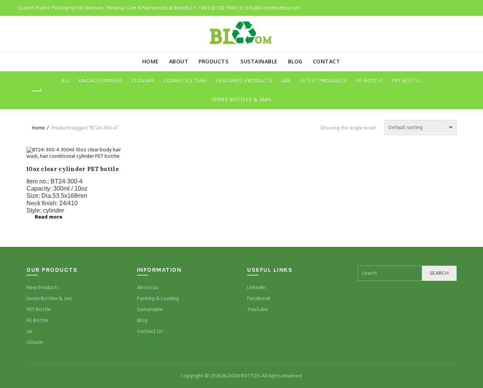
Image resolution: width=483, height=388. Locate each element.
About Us (147, 287)
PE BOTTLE (369, 81)
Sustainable (150, 309)
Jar (29, 331)
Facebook (259, 298)
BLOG (295, 61)
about (179, 61)
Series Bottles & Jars (49, 298)
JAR (286, 81)
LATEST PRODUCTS (323, 81)
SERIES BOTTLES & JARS (241, 99)
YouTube (257, 309)
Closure (34, 342)
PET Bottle (38, 309)
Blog (142, 320)
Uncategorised (101, 81)
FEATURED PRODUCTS (244, 81)
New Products (42, 287)
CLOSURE (143, 81)
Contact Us (149, 331)
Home (150, 61)
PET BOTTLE (407, 81)
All (65, 81)
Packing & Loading (158, 298)
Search (439, 273)
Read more (48, 217)
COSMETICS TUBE (185, 81)
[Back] (35, 91)
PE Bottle (37, 320)
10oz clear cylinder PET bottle (72, 168)
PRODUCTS (213, 61)
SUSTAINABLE (259, 61)
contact (326, 61)
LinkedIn (256, 287)
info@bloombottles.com (272, 8)
